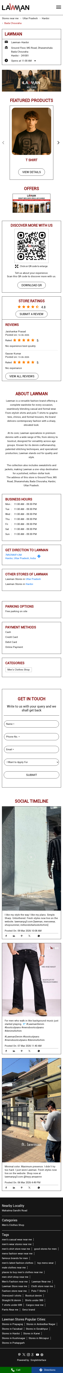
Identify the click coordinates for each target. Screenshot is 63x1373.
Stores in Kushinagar (13, 1338)
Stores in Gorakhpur (37, 1328)
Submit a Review (31, 314)
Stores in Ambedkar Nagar (40, 1324)
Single (38, 1360)
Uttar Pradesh (30, 18)
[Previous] (4, 143)
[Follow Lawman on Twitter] (24, 1355)
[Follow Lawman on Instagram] (29, 1355)
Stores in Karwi (31, 1333)
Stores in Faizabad (12, 1328)
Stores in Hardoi (11, 1333)
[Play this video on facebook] (31, 858)
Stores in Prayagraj (12, 1324)
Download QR (31, 285)
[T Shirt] (31, 131)
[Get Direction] (39, 557)
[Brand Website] (43, 1355)
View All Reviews (21, 376)
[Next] (59, 143)
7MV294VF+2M (13, 554)
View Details (31, 172)
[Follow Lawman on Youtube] (38, 1355)
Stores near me (10, 18)
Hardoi (45, 18)
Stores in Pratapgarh (13, 1342)
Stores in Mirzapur (39, 1338)
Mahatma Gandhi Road (14, 1210)
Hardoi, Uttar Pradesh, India (20, 558)
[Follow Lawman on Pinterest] (20, 1355)
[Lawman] (15, 7)
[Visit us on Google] (34, 1355)
